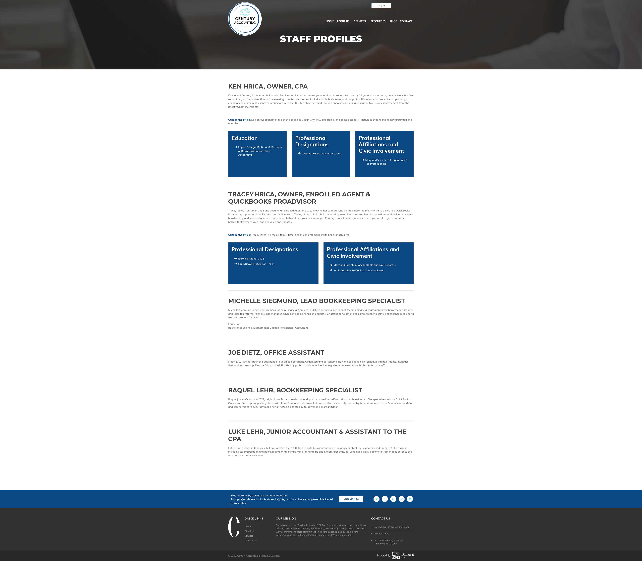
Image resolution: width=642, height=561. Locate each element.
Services (360, 21)
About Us (343, 21)
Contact (406, 21)
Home (330, 21)
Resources (378, 21)
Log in (381, 5)
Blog (393, 21)
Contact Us (250, 540)
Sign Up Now (351, 498)
